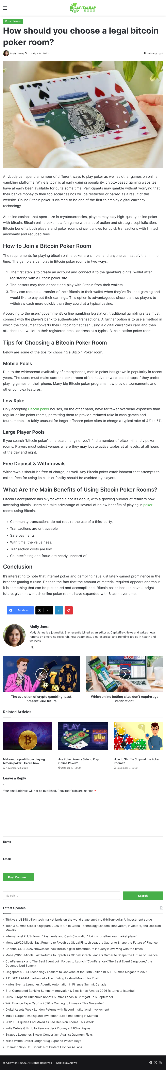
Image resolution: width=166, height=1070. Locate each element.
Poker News (13, 21)
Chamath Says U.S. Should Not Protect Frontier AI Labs (43, 1047)
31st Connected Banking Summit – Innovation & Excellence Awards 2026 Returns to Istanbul (69, 991)
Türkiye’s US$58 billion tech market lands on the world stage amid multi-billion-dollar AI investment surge (78, 919)
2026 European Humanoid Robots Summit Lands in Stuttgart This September (59, 997)
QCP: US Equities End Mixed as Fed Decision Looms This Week (49, 1022)
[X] (32, 647)
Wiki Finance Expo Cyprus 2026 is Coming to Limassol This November (54, 1003)
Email (7, 859)
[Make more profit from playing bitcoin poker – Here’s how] (27, 738)
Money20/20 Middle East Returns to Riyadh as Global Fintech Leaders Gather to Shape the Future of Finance (81, 942)
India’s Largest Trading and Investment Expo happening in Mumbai (51, 1016)
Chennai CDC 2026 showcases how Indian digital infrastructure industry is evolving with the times (74, 949)
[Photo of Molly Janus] (6, 53)
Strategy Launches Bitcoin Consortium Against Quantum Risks (49, 1034)
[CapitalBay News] (83, 8)
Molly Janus (17, 53)
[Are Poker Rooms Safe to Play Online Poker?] (82, 738)
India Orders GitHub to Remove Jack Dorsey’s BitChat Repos (47, 1028)
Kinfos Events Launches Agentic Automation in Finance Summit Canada (55, 984)
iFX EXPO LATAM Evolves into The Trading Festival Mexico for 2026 (52, 978)
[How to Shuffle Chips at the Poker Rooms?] (138, 738)
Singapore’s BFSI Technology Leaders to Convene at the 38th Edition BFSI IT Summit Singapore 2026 (76, 972)
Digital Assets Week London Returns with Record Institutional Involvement (57, 1009)
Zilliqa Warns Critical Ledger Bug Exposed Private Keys (43, 1041)
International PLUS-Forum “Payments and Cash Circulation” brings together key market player (71, 936)
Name (7, 841)
